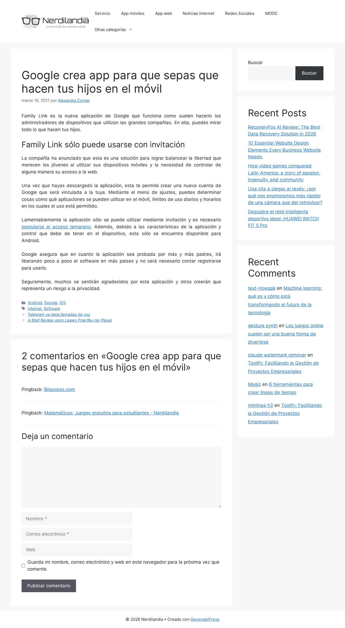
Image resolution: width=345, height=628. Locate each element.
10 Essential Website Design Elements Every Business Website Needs (284, 149)
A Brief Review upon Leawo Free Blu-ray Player (70, 320)
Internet (35, 308)
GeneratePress (205, 619)
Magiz (254, 384)
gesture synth (263, 325)
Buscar (255, 62)
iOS (63, 302)
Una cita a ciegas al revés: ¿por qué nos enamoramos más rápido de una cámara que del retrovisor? (285, 195)
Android (35, 302)
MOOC (271, 13)
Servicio (102, 13)
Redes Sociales (239, 13)
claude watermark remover (277, 355)
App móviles (132, 13)
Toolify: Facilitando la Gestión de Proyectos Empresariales (285, 413)
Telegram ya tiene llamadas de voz (59, 314)
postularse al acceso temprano (56, 226)
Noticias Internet (198, 13)
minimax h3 (260, 405)
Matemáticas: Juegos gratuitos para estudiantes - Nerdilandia (111, 413)
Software (52, 308)
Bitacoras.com (59, 389)
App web (163, 13)
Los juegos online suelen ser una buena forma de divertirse (285, 334)
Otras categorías (110, 29)
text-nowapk (261, 288)
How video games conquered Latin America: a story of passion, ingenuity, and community (284, 172)
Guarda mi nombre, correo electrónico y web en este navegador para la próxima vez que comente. (123, 565)
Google (50, 302)
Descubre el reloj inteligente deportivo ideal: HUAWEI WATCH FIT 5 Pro (283, 218)
